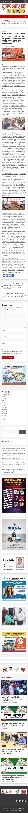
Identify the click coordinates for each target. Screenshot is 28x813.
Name (4, 330)
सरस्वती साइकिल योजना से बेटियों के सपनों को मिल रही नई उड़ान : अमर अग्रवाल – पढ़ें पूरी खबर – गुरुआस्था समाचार (13, 699)
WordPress (19, 810)
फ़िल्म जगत (4, 411)
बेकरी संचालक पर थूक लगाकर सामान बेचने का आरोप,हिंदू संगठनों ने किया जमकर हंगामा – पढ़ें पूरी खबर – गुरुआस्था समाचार (13, 464)
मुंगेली (3, 417)
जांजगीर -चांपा (5, 406)
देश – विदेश (4, 408)
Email (4, 336)
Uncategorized (5, 394)
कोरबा (3, 402)
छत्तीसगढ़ (4, 404)
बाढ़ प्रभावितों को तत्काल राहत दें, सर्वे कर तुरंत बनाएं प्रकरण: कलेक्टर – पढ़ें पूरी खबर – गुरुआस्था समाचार (13, 751)
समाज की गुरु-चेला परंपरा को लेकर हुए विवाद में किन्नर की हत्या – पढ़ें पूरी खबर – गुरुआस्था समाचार (13, 725)
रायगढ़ (3, 419)
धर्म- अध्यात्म (4, 409)
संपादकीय (4, 423)
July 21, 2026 (5, 781)
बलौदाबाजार (4, 413)
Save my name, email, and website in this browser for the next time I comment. (12, 352)
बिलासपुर (4, 31)
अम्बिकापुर (4, 396)
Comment (5, 312)
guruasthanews (12, 46)
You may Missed (7, 677)
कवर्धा (3, 400)
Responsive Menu (25, 1)
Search (4, 429)
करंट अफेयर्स (5, 398)
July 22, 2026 (5, 702)
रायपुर (3, 421)
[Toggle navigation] (3, 16)
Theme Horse (21, 808)
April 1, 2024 (5, 46)
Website (4, 343)
